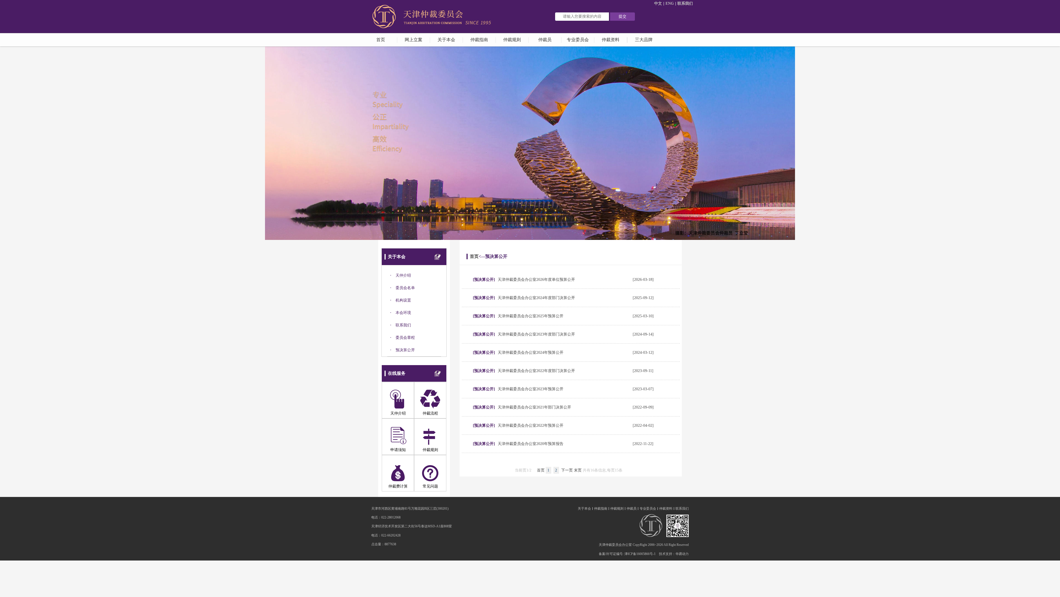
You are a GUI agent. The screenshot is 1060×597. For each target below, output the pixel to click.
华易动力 (682, 554)
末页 (578, 470)
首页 (474, 256)
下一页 (567, 470)
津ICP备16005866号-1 (640, 554)
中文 (658, 3)
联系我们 (685, 3)
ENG (670, 3)
